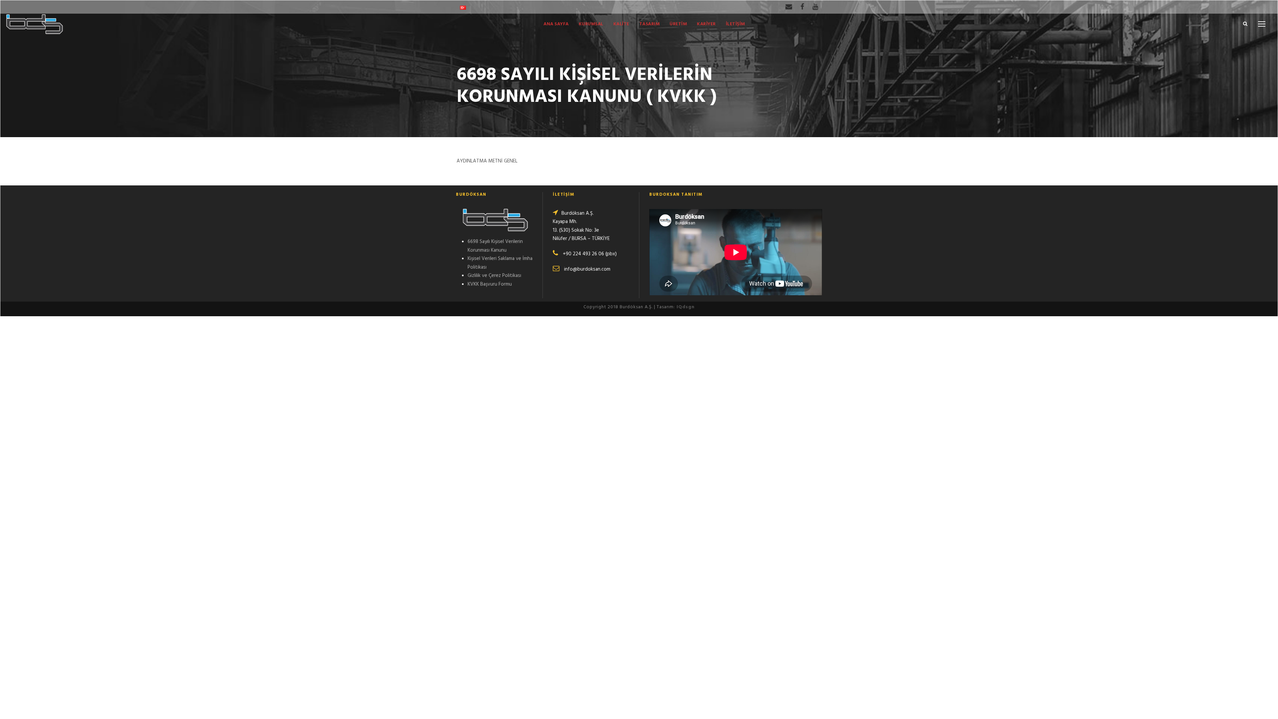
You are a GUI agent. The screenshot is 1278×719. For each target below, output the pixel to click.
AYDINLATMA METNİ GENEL (487, 161)
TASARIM (649, 24)
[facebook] (802, 7)
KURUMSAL (591, 24)
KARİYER (706, 24)
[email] (788, 7)
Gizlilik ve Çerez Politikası (494, 276)
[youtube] (815, 7)
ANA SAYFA (556, 24)
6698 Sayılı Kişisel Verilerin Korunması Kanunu (495, 246)
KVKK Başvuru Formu (490, 284)
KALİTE (621, 24)
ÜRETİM (678, 24)
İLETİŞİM (735, 24)
